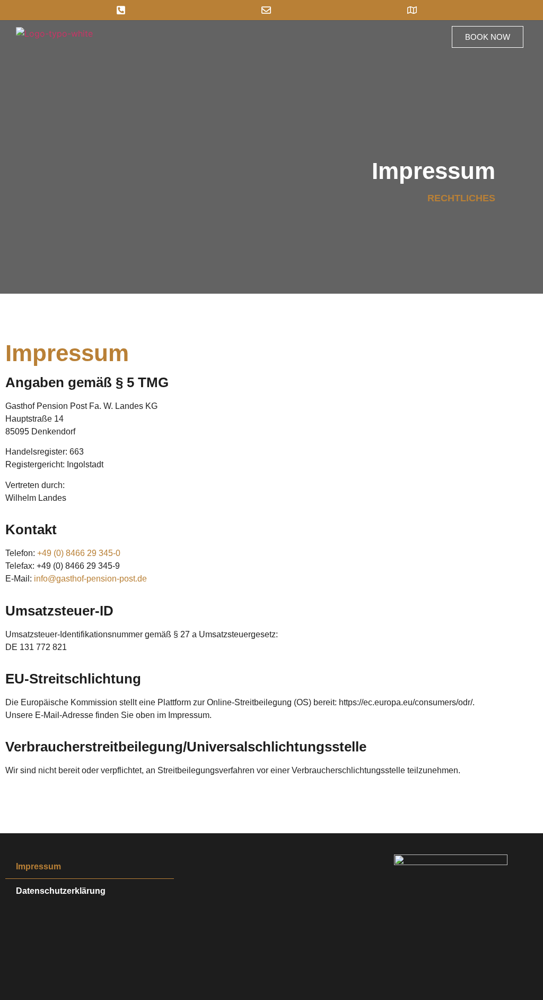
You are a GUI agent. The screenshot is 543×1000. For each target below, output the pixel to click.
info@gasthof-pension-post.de (90, 578)
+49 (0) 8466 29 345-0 (78, 553)
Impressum (38, 866)
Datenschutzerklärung (61, 890)
